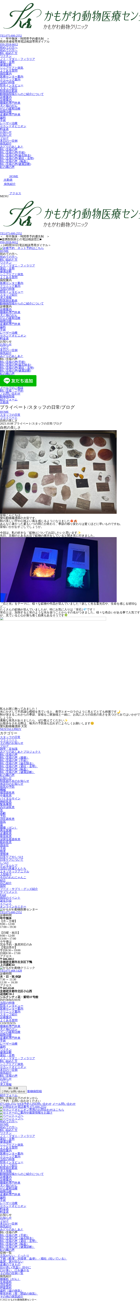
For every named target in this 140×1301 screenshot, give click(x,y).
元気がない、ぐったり (14, 1255)
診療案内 (6, 97)
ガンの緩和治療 (10, 1032)
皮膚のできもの (10, 1264)
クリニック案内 (10, 79)
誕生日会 (6, 900)
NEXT (4, 729)
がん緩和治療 (9, 1188)
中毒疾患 (6, 795)
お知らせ (6, 132)
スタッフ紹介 (9, 88)
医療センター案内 (11, 76)
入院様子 (6, 874)
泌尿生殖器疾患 (10, 839)
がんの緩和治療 (10, 108)
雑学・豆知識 (9, 748)
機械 (3, 789)
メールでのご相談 (11, 387)
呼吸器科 (6, 1287)
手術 (3, 120)
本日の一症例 (9, 140)
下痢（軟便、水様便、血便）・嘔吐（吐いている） (33, 1258)
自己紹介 (6, 883)
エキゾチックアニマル (14, 871)
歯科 (3, 117)
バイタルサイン (10, 798)
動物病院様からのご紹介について (22, 94)
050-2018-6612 (9, 44)
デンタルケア (9, 865)
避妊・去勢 (7, 61)
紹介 (3, 880)
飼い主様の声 (9, 149)
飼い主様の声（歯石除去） (17, 763)
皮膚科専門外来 (10, 114)
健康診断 (6, 64)
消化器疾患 (7, 818)
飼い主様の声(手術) (12, 152)
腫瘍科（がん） (10, 1279)
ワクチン (6, 56)
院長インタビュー (11, 85)
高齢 (3, 813)
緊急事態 (6, 804)
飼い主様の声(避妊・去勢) (17, 158)
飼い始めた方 (9, 53)
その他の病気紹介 (11, 1296)
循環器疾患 (7, 792)
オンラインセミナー (13, 906)
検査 (3, 851)
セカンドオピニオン (13, 126)
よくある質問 (9, 70)
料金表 (4, 129)
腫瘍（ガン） (9, 827)
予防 (3, 816)
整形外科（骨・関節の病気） (19, 1293)
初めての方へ (9, 47)
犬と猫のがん (9, 105)
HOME (4, 251)
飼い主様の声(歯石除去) (15, 155)
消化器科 (6, 1284)
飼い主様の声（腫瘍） (14, 757)
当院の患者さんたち (13, 868)
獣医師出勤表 (9, 91)
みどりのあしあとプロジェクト (20, 751)
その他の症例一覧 (11, 1273)
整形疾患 (6, 836)
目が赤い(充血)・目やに (15, 1267)
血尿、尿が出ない (11, 1261)
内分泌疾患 (7, 807)
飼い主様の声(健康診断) (15, 164)
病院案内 (6, 73)
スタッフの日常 (10, 737)
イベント (6, 903)
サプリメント (9, 891)
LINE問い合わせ (41, 1103)
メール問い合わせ (64, 1103)
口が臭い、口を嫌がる (14, 1270)
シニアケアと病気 (11, 67)
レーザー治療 (9, 123)
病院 (3, 886)
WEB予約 (23, 1103)
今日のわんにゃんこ (13, 877)
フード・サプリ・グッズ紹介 (19, 889)
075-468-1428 (11, 970)
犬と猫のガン (9, 1029)
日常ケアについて (11, 859)
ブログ (4, 137)
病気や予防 (7, 786)
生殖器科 (6, 1281)
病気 (3, 821)
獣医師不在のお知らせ (14, 780)
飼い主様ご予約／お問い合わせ (13, 1090)
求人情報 (6, 297)
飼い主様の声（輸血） (14, 161)
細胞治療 (6, 111)
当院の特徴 (7, 82)
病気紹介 (6, 143)
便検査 (4, 853)
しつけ (4, 862)
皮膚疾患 (6, 833)
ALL (11, 729)
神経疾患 (6, 801)
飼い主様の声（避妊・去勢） (19, 766)
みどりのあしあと (11, 146)
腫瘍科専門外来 (10, 102)
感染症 (4, 845)
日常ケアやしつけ (11, 856)
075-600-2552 (11, 35)
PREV (17, 729)
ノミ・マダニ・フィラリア (17, 59)
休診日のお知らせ (11, 783)
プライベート (9, 740)
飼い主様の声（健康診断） (17, 772)
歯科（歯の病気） (11, 1290)
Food (3, 894)
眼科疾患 (6, 842)
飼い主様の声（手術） (14, 760)
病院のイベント (10, 897)
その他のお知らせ (11, 743)
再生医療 (6, 830)
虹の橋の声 (7, 167)
